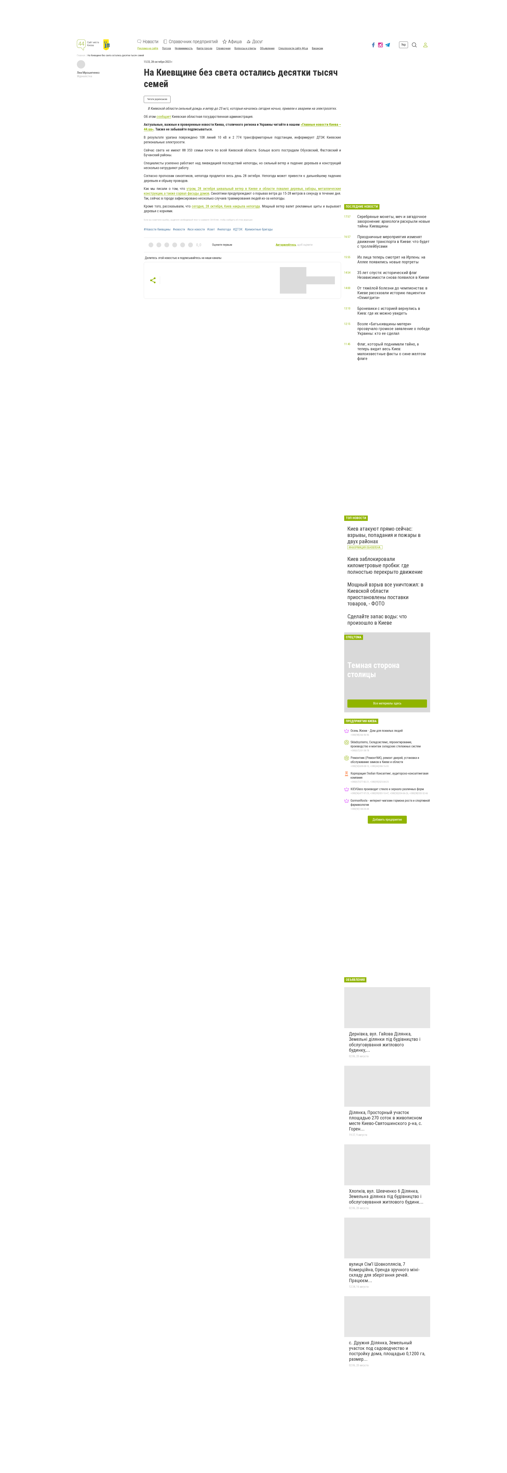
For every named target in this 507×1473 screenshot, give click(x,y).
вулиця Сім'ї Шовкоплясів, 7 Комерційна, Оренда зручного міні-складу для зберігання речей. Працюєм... (384, 1272)
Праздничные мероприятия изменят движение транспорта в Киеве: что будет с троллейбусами (393, 241)
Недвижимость (184, 48)
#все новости (196, 229)
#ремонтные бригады (259, 229)
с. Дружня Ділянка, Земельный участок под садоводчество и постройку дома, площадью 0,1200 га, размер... (387, 1351)
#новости (179, 229)
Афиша (235, 42)
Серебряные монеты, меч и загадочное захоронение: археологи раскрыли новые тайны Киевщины (393, 221)
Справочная (223, 48)
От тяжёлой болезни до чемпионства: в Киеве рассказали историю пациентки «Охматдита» (392, 293)
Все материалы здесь (387, 703)
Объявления (267, 48)
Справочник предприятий (193, 42)
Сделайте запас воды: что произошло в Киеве (377, 619)
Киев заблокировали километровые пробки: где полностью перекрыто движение (385, 565)
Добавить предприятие (387, 819)
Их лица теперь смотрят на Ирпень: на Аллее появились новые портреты (391, 259)
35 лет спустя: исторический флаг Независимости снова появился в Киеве (393, 275)
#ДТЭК (237, 229)
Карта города (204, 48)
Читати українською (157, 99)
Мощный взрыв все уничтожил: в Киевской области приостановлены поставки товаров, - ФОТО (385, 594)
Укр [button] (403, 45)
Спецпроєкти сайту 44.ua (293, 48)
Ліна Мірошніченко (88, 72)
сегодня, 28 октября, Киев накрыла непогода (226, 206)
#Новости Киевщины (157, 229)
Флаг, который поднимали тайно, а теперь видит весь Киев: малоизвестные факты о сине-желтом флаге (391, 351)
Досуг (257, 42)
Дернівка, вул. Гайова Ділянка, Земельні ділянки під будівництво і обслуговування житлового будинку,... (384, 1042)
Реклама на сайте (147, 48)
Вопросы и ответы (245, 48)
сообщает (163, 116)
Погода (166, 48)
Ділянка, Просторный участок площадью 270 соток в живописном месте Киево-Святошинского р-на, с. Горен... (385, 1121)
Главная (81, 55)
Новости (150, 42)
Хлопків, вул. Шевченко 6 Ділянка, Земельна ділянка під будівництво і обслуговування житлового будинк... (386, 1196)
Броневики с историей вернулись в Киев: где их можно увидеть (388, 311)
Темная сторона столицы (373, 670)
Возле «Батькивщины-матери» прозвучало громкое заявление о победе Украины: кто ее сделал (393, 329)
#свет (211, 229)
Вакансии (317, 48)
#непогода (224, 229)
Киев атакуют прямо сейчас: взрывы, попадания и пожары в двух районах (384, 535)
